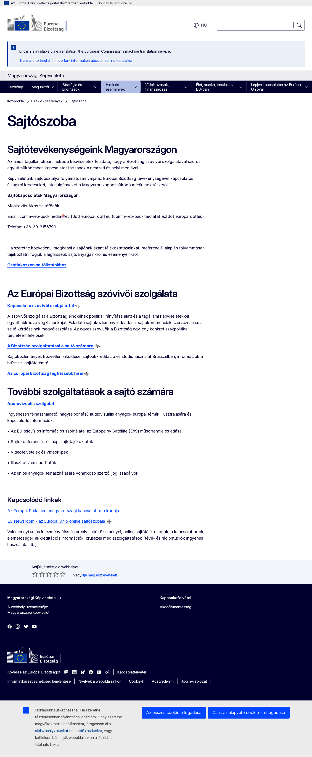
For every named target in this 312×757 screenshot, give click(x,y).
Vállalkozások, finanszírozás (157, 87)
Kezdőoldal (15, 101)
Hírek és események (115, 87)
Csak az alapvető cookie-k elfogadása (248, 712)
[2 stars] (38, 574)
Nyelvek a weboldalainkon (100, 681)
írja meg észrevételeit (99, 575)
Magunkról (40, 87)
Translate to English (35, 60)
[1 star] (35, 574)
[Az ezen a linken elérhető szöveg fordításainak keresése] (77, 306)
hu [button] (204, 25)
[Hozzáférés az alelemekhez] (54, 87)
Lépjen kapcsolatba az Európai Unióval (276, 87)
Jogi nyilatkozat (194, 681)
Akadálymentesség (175, 607)
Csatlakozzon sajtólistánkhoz (36, 264)
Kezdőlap (15, 87)
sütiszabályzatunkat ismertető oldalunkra (68, 730)
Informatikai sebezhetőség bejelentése (39, 681)
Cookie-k (136, 681)
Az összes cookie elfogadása (173, 712)
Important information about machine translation (93, 60)
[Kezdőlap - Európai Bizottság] (44, 23)
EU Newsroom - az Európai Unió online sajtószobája (56, 521)
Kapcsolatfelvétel (131, 672)
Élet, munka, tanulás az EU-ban (215, 87)
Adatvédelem (163, 681)
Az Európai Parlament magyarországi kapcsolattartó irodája (63, 510)
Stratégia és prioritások (72, 87)
